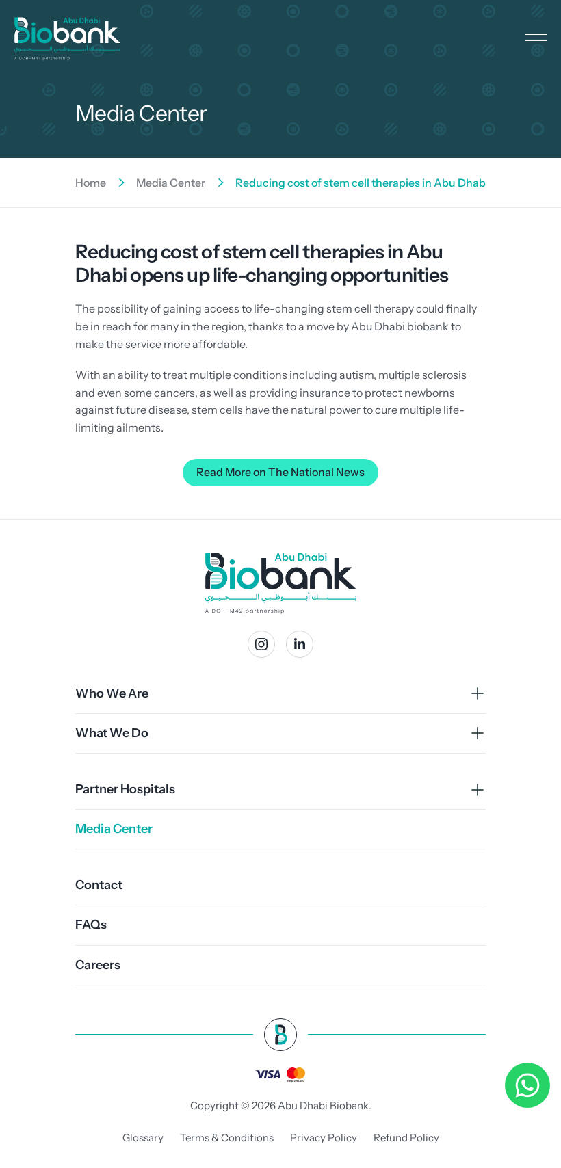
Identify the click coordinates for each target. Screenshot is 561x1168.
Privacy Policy (323, 1137)
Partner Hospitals (125, 789)
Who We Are (111, 693)
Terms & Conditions (227, 1137)
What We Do (111, 733)
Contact (98, 884)
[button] (536, 37)
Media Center (170, 182)
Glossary (143, 1137)
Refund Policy (406, 1137)
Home (90, 182)
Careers (97, 964)
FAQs (91, 924)
